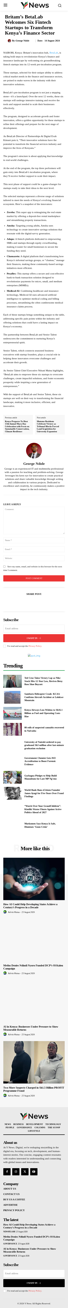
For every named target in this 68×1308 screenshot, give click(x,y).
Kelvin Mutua (14, 912)
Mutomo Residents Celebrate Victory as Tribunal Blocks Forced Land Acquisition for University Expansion (48, 426)
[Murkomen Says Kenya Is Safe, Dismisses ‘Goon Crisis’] (12, 825)
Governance (10, 1244)
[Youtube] (33, 1171)
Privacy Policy (35, 646)
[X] (30, 602)
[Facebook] (22, 602)
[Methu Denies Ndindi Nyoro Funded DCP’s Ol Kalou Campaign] (34, 940)
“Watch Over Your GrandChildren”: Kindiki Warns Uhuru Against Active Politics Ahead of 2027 (42, 809)
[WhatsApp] (45, 602)
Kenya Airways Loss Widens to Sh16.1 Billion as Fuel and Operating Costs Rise (43, 713)
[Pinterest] (37, 602)
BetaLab (54, 52)
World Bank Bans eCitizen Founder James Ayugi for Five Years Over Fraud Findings (44, 793)
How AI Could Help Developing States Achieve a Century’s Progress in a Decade (30, 906)
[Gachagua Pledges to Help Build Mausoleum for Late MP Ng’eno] (12, 777)
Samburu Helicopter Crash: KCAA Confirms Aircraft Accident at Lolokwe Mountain (43, 697)
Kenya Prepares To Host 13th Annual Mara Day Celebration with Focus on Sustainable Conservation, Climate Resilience (17, 426)
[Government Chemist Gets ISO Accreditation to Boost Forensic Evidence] (12, 761)
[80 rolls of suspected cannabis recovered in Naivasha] (12, 729)
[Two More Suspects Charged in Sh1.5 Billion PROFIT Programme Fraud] (34, 1062)
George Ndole (22, 40)
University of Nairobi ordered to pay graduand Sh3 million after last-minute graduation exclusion (44, 745)
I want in (32, 638)
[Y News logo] (34, 5)
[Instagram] (15, 1171)
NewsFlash (9, 1232)
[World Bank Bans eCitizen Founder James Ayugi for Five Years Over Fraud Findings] (12, 793)
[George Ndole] (10, 40)
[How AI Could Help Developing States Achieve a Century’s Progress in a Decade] (34, 879)
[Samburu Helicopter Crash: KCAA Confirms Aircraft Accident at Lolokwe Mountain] (12, 697)
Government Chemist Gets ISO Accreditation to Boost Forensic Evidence (40, 761)
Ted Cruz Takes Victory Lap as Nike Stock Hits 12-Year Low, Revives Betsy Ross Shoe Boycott (43, 681)
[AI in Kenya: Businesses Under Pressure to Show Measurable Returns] (34, 1001)
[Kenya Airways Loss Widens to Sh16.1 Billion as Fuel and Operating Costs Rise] (12, 713)
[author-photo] (5, 912)
